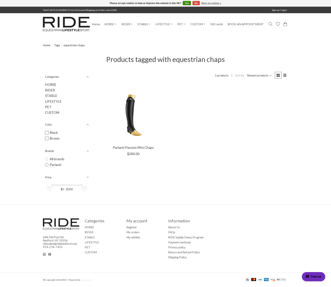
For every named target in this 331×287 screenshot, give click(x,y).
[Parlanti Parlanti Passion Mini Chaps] (133, 113)
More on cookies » (211, 3)
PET (48, 107)
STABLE (51, 96)
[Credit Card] (247, 280)
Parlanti (55, 165)
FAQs (171, 232)
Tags (57, 45)
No (196, 3)
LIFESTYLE (53, 101)
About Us (174, 227)
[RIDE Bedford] (66, 24)
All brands (57, 159)
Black (54, 133)
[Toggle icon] (270, 24)
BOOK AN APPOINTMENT (246, 24)
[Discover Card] (272, 280)
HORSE (50, 85)
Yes (187, 3)
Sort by (239, 75)
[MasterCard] (253, 280)
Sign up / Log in (279, 10)
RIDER (50, 90)
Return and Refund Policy (184, 252)
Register (131, 227)
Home (96, 24)
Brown (55, 138)
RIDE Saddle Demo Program (186, 237)
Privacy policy (177, 247)
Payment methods (179, 242)
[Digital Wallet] (281, 280)
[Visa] (260, 280)
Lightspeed (86, 279)
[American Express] (266, 280)
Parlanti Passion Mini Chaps (133, 148)
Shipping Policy (177, 257)
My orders (133, 232)
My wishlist (133, 237)
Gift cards (216, 24)
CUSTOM (52, 113)
